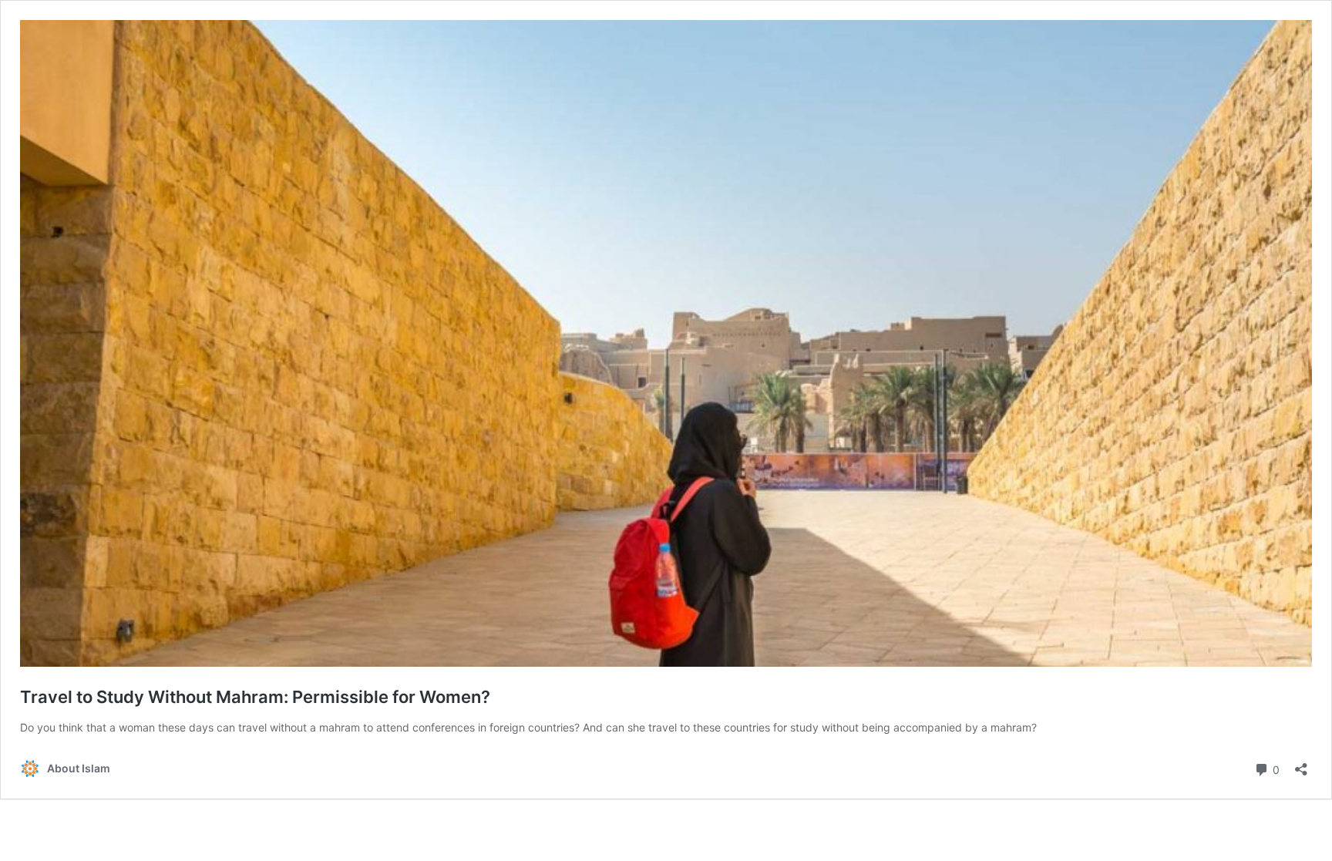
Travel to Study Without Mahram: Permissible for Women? (255, 697)
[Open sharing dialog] (1301, 764)
